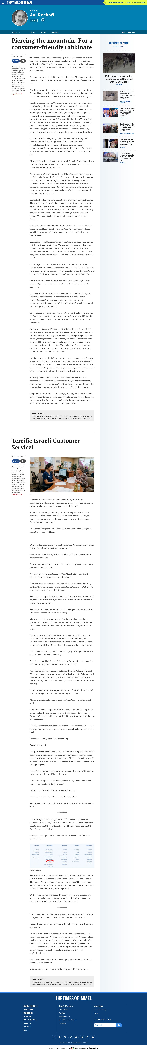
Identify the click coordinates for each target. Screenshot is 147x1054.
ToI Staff (119, 85)
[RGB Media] (75, 1048)
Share (16, 61)
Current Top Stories (119, 46)
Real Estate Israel (30, 1020)
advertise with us (64, 1016)
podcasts (26, 1027)
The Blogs (34, 11)
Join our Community (116, 3)
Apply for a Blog (128, 32)
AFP (133, 133)
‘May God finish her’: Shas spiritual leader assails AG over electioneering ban (127, 142)
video (25, 1030)
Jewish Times (28, 1009)
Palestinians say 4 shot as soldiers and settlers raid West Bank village (119, 79)
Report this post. (17, 94)
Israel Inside (28, 1013)
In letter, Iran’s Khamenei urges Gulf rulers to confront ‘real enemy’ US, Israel (127, 156)
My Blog (33, 32)
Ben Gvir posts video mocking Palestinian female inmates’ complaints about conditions (127, 127)
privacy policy (63, 1009)
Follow (34, 20)
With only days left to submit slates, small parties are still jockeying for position (127, 112)
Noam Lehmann (124, 133)
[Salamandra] (92, 1048)
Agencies (122, 162)
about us (62, 1013)
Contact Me (54, 32)
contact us (62, 1023)
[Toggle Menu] (2, 2)
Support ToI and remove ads (136, 3)
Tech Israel (27, 1016)
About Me (43, 32)
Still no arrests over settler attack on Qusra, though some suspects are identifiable (127, 95)
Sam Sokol (123, 118)
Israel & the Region (30, 1006)
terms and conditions (66, 1006)
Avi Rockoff (42, 15)
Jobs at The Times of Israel (67, 1020)
